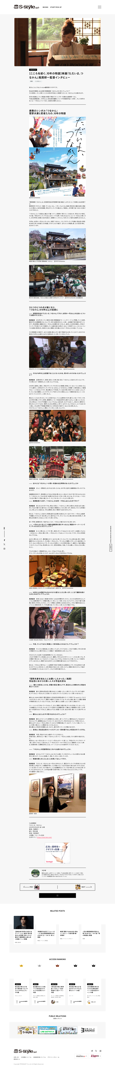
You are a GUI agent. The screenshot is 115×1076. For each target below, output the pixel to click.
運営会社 (16, 1059)
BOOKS (45, 7)
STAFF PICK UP (56, 7)
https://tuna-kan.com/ (44, 837)
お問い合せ (16, 1057)
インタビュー (38, 81)
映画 (31, 81)
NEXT (83, 887)
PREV (32, 887)
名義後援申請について (38, 1057)
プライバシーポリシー (53, 1057)
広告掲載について (25, 1057)
